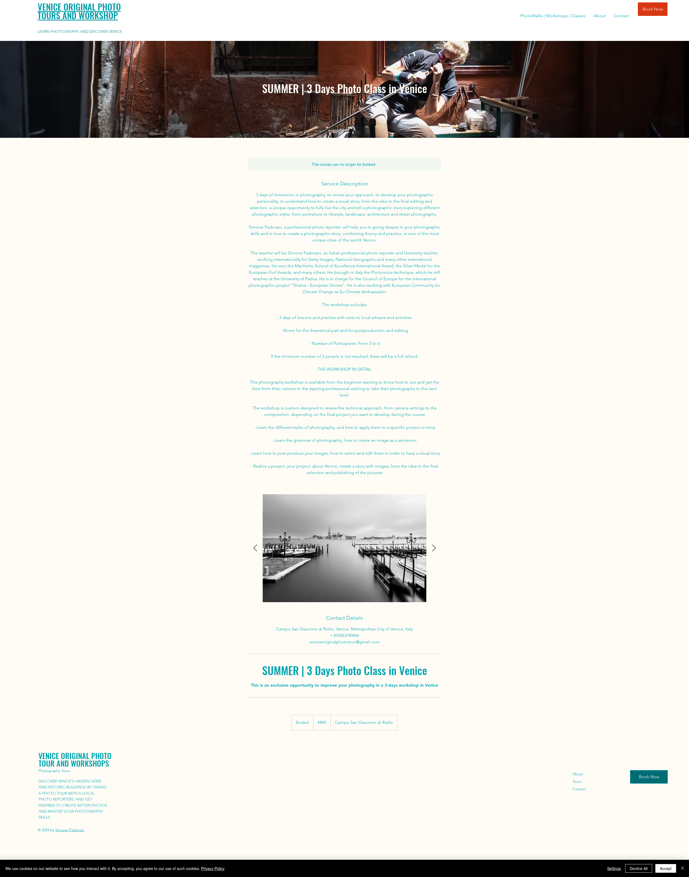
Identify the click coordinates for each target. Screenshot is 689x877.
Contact (579, 789)
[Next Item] (434, 548)
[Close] (682, 868)
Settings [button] (614, 868)
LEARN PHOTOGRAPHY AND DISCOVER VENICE (80, 31)
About (577, 773)
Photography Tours (54, 770)
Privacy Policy (212, 868)
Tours (576, 781)
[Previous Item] (255, 548)
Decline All (639, 868)
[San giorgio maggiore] (344, 548)
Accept (666, 868)
